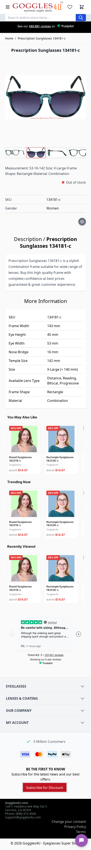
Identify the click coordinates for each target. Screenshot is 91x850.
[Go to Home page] (38, 7)
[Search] (81, 17)
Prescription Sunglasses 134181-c (41, 38)
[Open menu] (7, 7)
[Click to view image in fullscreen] (45, 97)
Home (9, 38)
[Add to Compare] (82, 221)
